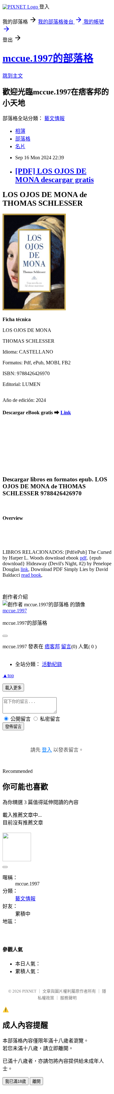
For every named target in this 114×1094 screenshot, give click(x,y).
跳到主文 (13, 76)
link (24, 569)
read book (31, 575)
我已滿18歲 (15, 1081)
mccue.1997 (15, 610)
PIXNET (29, 991)
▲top (8, 675)
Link (65, 412)
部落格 (22, 138)
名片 (20, 146)
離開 (36, 1081)
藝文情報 (54, 118)
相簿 (20, 131)
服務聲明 (68, 997)
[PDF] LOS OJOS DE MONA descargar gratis (54, 175)
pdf (83, 558)
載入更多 (13, 687)
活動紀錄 (52, 664)
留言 (66, 646)
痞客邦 (52, 646)
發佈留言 (13, 726)
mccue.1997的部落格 (48, 58)
